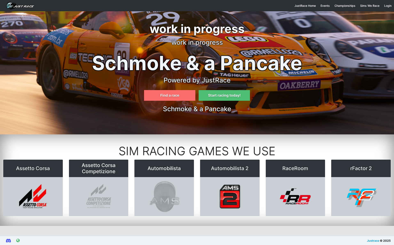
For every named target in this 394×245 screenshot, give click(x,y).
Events (325, 5)
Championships (344, 5)
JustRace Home (305, 5)
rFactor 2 (361, 168)
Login (388, 5)
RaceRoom (295, 168)
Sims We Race (369, 5)
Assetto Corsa (33, 168)
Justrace (373, 240)
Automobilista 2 (230, 168)
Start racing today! (224, 95)
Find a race (169, 95)
